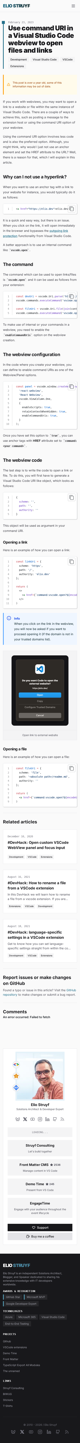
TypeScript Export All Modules (21, 1365)
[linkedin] (47, 1119)
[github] (55, 1119)
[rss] (62, 1119)
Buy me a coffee (42, 1236)
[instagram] (40, 1119)
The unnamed (11, 1371)
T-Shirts (7, 1405)
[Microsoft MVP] (16, 1087)
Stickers (8, 1399)
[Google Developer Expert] (16, 1064)
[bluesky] (17, 1119)
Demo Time (35, 1184)
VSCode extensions (15, 1347)
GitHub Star (13, 1297)
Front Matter (10, 1359)
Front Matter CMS (34, 1165)
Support (42, 1227)
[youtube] (32, 1119)
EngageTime (40, 1203)
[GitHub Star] (16, 1076)
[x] (25, 1119)
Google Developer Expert (21, 1303)
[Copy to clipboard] (71, 209)
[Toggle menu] (73, 6)
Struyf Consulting (40, 1145)
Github (7, 1341)
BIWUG (7, 1394)
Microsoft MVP (36, 1297)
